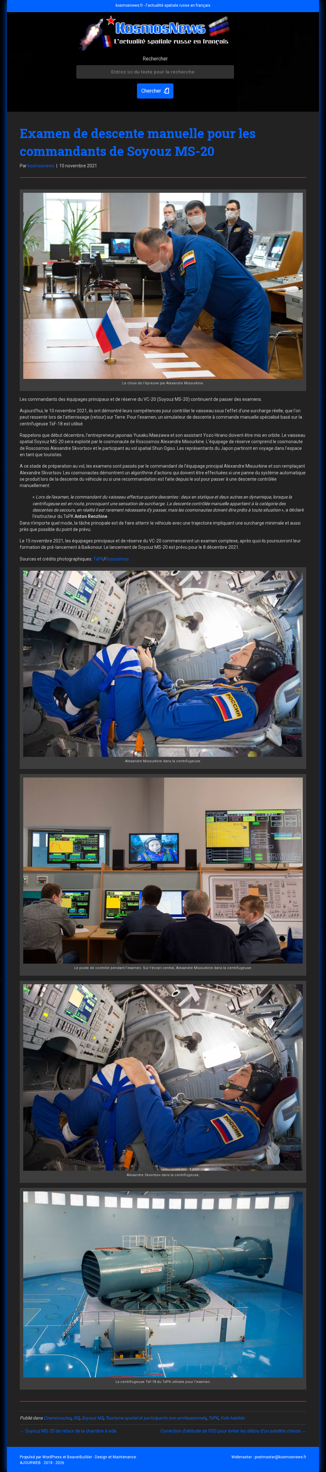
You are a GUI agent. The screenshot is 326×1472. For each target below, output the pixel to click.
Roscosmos (117, 559)
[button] (155, 91)
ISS (76, 1417)
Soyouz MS (92, 1417)
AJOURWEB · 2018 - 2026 (42, 1463)
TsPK (98, 559)
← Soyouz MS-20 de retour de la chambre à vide (68, 1431)
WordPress (52, 1457)
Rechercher (155, 59)
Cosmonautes (57, 1417)
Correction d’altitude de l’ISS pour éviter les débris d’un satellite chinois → (233, 1431)
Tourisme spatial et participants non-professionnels (155, 1417)
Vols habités (232, 1417)
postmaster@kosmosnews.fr (280, 1457)
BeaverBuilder (79, 1457)
